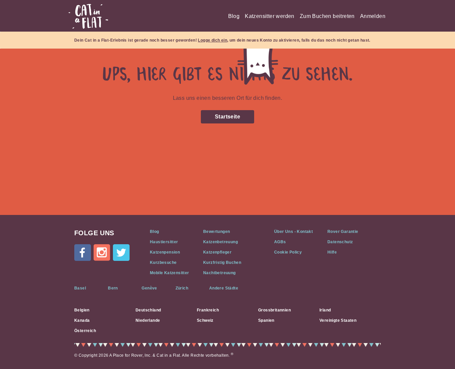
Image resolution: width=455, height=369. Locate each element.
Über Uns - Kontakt (293, 231)
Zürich (182, 288)
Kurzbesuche (163, 262)
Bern (113, 288)
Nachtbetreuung (219, 273)
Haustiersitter (164, 242)
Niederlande (148, 320)
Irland (325, 310)
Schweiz (205, 320)
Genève (149, 288)
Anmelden (372, 16)
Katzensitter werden (269, 16)
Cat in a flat (88, 16)
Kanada (82, 320)
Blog (234, 16)
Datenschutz (340, 242)
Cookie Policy (288, 252)
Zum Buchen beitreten (327, 16)
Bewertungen (216, 231)
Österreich (85, 330)
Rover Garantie (342, 231)
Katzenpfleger (217, 252)
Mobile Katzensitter (169, 273)
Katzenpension (165, 252)
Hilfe (332, 252)
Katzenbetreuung (220, 242)
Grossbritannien (274, 310)
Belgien (82, 310)
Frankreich (208, 310)
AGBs (280, 242)
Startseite (227, 116)
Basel (80, 288)
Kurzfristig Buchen (222, 262)
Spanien (266, 320)
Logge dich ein (212, 40)
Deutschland (148, 310)
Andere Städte (223, 288)
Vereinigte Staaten (337, 320)
